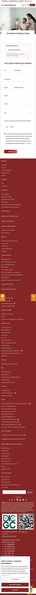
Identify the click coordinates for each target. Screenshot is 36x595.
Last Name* (7, 79)
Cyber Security (5, 211)
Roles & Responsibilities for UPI (9, 424)
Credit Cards (4, 451)
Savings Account (5, 448)
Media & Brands (5, 173)
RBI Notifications (5, 372)
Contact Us (4, 246)
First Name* (17, 70)
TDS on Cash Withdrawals (8, 406)
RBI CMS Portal (5, 278)
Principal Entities (6, 556)
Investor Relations (6, 170)
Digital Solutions (5, 330)
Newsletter (4, 356)
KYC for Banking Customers (8, 262)
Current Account (5, 459)
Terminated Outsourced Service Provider (12, 435)
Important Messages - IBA (8, 417)
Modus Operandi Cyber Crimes (9, 216)
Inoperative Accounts (7, 284)
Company (4, 165)
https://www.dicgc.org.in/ (9, 536)
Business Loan (5, 461)
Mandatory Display (6, 306)
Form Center (4, 244)
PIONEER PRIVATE (13, 1)
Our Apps (3, 338)
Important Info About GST (8, 411)
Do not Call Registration (7, 265)
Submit (29, 492)
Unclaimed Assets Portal (8, 382)
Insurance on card (6, 327)
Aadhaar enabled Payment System (10, 272)
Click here (28, 143)
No (13, 127)
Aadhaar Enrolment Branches (9, 241)
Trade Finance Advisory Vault (9, 364)
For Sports (4, 186)
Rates (2, 317)
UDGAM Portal (5, 380)
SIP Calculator (5, 202)
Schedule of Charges (7, 314)
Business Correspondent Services (10, 485)
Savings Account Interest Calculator (11, 205)
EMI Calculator (5, 194)
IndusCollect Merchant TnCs (9, 422)
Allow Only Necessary (15, 584)
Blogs (2, 466)
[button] (18, 50)
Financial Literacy (6, 482)
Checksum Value (5, 469)
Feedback (4, 251)
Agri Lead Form (5, 233)
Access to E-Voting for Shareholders (11, 353)
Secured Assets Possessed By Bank (10, 377)
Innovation (4, 335)
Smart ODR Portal (6, 340)
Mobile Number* (19, 88)
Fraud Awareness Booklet (8, 289)
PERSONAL (4, 1)
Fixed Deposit (5, 456)
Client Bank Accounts (7, 303)
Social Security (5, 480)
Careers (3, 175)
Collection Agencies (6, 348)
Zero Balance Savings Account (9, 464)
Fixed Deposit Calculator (8, 199)
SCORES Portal (5, 346)
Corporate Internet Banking (9, 419)
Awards (3, 168)
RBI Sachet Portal (6, 259)
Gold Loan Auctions (6, 396)
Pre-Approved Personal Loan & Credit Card (13, 439)
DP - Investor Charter (7, 270)
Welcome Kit (4, 267)
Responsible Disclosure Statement (10, 351)
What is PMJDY (5, 477)
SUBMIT (10, 152)
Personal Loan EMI (6, 197)
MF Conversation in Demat (8, 343)
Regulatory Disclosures (7, 221)
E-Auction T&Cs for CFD (7, 393)
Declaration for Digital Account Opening (12, 319)
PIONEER (21, 1)
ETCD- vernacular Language (9, 409)
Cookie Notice (5, 575)
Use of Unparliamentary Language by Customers (14, 404)
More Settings (15, 579)
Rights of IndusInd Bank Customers (11, 280)
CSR (2, 184)
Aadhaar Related (6, 333)
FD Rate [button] (2, 298)
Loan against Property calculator (10, 207)
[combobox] (7, 70)
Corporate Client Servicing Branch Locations (13, 427)
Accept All (15, 590)
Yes (7, 127)
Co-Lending (4, 487)
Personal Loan (5, 453)
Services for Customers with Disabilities (12, 275)
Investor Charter (5, 298)
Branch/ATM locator (6, 249)
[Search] (25, 5)
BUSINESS (31, 1)
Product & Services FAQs (8, 230)
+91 (7, 88)
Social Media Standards (7, 414)
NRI (26, 1)
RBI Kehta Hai (5, 375)
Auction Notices (5, 390)
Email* (6, 96)
